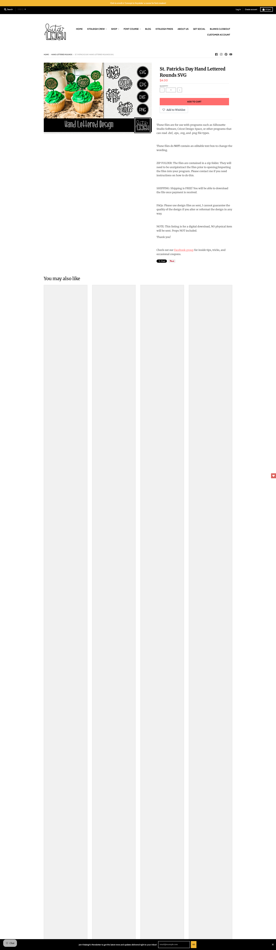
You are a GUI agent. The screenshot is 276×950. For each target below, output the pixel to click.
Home (46, 54)
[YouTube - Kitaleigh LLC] (230, 54)
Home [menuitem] (79, 28)
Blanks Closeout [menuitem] (220, 28)
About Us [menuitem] (183, 28)
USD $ (20, 9)
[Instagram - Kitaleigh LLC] (221, 54)
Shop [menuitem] (114, 28)
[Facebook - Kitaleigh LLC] (216, 54)
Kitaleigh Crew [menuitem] (96, 28)
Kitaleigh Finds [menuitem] (164, 28)
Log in (238, 9)
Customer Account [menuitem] (218, 34)
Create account (251, 9)
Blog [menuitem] (148, 28)
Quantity (164, 86)
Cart (268, 9)
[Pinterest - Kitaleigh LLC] (226, 54)
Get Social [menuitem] (199, 28)
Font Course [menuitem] (131, 28)
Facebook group (184, 250)
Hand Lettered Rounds (61, 54)
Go (193, 944)
